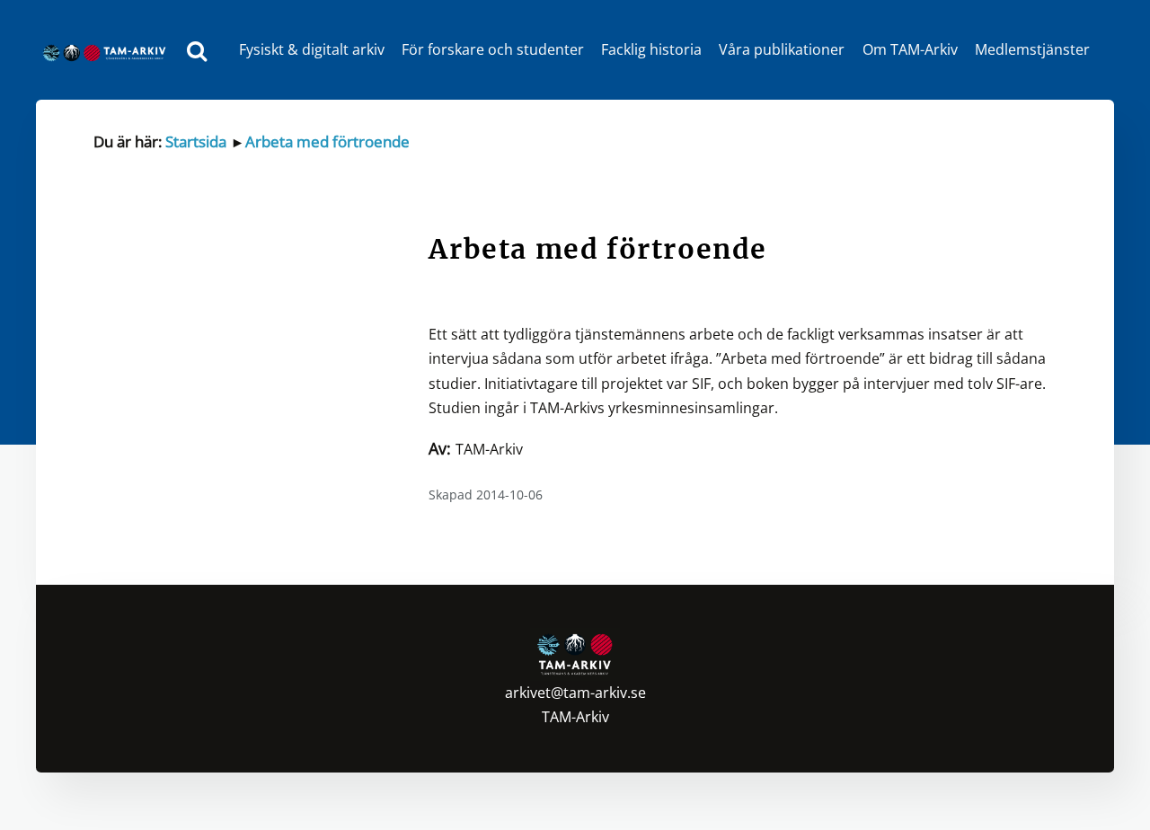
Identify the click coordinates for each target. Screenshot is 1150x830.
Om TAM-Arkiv (910, 49)
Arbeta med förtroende (327, 141)
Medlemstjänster (1032, 49)
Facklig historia (651, 49)
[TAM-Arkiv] (109, 50)
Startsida (195, 141)
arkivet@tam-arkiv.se (575, 692)
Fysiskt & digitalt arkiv (312, 49)
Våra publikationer (782, 49)
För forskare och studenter (493, 49)
